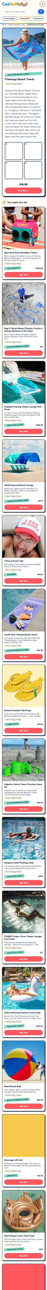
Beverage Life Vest (13, 1160)
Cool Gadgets (9, 18)
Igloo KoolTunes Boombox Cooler (20, 252)
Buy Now (24, 274)
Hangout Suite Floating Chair (19, 862)
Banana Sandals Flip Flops (17, 710)
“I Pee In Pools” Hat (13, 561)
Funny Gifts (12, 724)
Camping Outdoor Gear (17, 500)
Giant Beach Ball (12, 1086)
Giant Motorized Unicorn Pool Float (22, 1012)
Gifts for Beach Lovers (17, 25)
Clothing (11, 574)
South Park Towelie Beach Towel (20, 634)
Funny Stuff (24, 18)
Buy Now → (23, 190)
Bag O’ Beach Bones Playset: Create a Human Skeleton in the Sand (23, 329)
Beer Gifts (12, 1175)
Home (4, 25)
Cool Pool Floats (15, 425)
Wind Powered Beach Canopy (18, 485)
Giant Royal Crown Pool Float (19, 1236)
